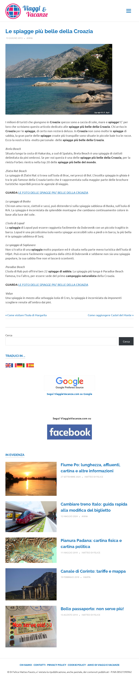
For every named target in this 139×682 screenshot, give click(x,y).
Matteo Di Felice (94, 476)
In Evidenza (14, 455)
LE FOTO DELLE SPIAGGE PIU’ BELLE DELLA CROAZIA (53, 192)
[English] (8, 365)
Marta (87, 577)
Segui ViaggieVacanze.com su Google (69, 394)
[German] (20, 365)
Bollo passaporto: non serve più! (92, 608)
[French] (14, 365)
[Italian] (25, 365)
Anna (30, 37)
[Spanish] (31, 365)
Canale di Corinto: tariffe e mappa (93, 571)
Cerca (8, 335)
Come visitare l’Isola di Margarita (27, 315)
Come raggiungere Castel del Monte (110, 315)
